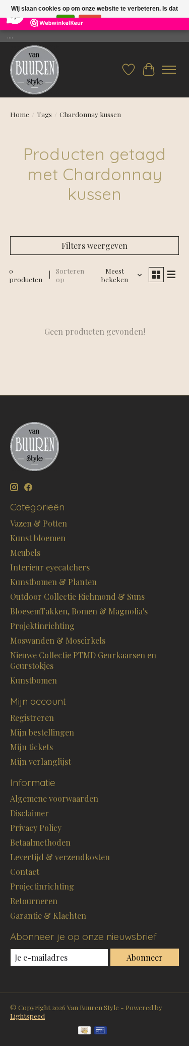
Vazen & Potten (38, 523)
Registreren (32, 717)
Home (19, 114)
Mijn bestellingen (42, 732)
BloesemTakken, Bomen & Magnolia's (79, 611)
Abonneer (145, 957)
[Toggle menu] (169, 70)
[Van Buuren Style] (34, 69)
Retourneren (33, 901)
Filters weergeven (94, 245)
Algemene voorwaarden (54, 798)
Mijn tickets (31, 747)
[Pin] (100, 1031)
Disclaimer (29, 813)
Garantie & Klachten (48, 915)
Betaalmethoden (40, 842)
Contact (24, 871)
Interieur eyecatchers (50, 567)
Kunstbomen (33, 680)
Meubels (25, 552)
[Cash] (84, 1031)
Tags (44, 114)
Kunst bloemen (38, 538)
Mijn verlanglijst (40, 761)
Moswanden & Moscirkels (57, 640)
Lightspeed (27, 1016)
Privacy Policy (35, 827)
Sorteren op (70, 275)
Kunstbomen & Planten (53, 582)
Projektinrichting (42, 625)
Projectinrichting (42, 886)
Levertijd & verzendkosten (60, 857)
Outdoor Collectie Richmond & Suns (77, 596)
